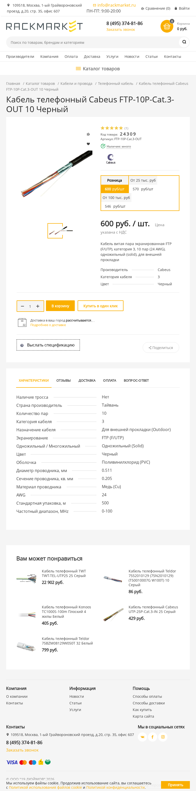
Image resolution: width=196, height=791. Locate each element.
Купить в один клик (100, 305)
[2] (107, 128)
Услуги (112, 56)
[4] (116, 128)
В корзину (60, 305)
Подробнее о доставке (48, 325)
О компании (17, 696)
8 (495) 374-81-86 (124, 23)
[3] (112, 128)
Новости (132, 56)
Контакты (172, 56)
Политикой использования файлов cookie (45, 787)
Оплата (71, 56)
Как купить (142, 709)
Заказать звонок (120, 29)
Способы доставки (149, 703)
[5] (121, 128)
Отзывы (63, 380)
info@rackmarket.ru (116, 5)
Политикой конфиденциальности (115, 787)
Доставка (92, 56)
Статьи (151, 56)
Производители (20, 56)
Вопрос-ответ (136, 380)
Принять (175, 784)
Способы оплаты (147, 696)
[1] (103, 128)
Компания (49, 56)
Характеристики (34, 380)
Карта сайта (143, 716)
